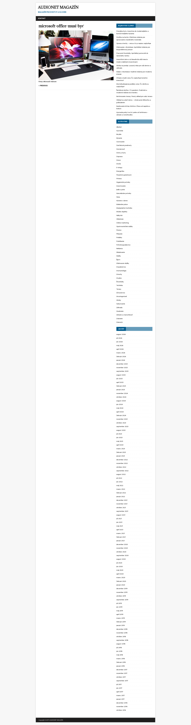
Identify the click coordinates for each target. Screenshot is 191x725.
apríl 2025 (119, 382)
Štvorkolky (120, 281)
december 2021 (121, 500)
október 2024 (121, 397)
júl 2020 (119, 563)
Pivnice (118, 230)
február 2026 (121, 356)
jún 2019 (119, 607)
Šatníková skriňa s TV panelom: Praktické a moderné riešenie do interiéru (131, 91)
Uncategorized (121, 296)
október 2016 (121, 710)
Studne (119, 278)
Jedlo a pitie (120, 189)
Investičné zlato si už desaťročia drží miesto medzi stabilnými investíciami (132, 60)
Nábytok (119, 215)
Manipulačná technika (124, 208)
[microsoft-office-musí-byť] (76, 79)
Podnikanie (120, 241)
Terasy (118, 289)
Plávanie (119, 234)
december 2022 (122, 459)
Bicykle (118, 134)
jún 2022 (119, 482)
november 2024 (122, 393)
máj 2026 (119, 345)
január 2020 (120, 585)
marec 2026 (120, 353)
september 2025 (122, 371)
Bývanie (119, 138)
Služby (118, 256)
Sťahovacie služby (122, 263)
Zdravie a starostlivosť (124, 315)
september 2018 (122, 640)
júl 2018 (119, 647)
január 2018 (120, 666)
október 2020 (121, 552)
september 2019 (122, 599)
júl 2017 (119, 684)
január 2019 (120, 625)
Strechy (119, 274)
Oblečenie (119, 219)
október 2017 (121, 677)
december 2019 (121, 588)
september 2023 (122, 426)
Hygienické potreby (123, 182)
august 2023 (120, 430)
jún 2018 (119, 651)
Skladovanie (120, 252)
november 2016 (121, 706)
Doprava (119, 156)
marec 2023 (120, 448)
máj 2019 (119, 610)
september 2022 (122, 470)
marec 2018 (120, 658)
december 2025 (122, 364)
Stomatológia (121, 270)
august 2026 (121, 334)
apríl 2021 (119, 529)
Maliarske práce (122, 204)
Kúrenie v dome (122, 200)
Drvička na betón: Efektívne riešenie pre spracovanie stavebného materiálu (130, 38)
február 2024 (121, 415)
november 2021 (121, 504)
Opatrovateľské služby (124, 226)
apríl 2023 (119, 445)
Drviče (118, 164)
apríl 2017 (119, 691)
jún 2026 (119, 341)
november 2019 (121, 592)
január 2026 (120, 360)
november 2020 (122, 548)
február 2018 (121, 662)
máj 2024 (119, 408)
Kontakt (42, 18)
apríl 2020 (120, 574)
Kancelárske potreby (123, 193)
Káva (118, 197)
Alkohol (118, 127)
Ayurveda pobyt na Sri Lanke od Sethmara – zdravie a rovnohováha (132, 113)
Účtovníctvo (120, 293)
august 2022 (121, 474)
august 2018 (120, 644)
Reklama (119, 248)
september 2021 (122, 511)
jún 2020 (119, 566)
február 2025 (121, 386)
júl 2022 (119, 478)
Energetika (120, 171)
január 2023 (120, 456)
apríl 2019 (119, 614)
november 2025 (122, 367)
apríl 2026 (120, 349)
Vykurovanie (120, 304)
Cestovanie (120, 141)
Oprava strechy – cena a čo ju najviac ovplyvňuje (133, 43)
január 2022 (120, 496)
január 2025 (120, 389)
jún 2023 (119, 437)
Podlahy (119, 237)
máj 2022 (119, 485)
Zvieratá (119, 322)
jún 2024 (119, 404)
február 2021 (121, 537)
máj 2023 (119, 441)
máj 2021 (119, 526)
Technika (119, 285)
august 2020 (121, 559)
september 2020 (122, 555)
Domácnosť (120, 149)
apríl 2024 (120, 412)
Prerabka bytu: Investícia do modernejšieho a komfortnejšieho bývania (132, 32)
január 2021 (120, 540)
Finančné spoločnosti (123, 175)
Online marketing (122, 223)
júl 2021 (119, 518)
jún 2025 (119, 378)
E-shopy (119, 167)
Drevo (118, 160)
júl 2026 (119, 338)
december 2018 (121, 629)
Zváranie (119, 318)
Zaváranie (119, 311)
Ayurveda (119, 130)
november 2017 (121, 673)
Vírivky (118, 300)
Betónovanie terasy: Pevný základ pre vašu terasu (134, 96)
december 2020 (122, 544)
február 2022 (121, 493)
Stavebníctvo (121, 267)
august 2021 (120, 515)
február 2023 (121, 452)
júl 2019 (119, 603)
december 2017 (121, 669)
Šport (118, 259)
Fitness (119, 178)
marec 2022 (120, 489)
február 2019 (121, 622)
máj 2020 (119, 570)
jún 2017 (119, 688)
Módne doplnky (121, 211)
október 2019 (121, 596)
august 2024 (121, 401)
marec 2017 (120, 695)
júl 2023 (119, 434)
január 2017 (120, 699)
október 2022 (121, 467)
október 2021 (121, 507)
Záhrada (119, 307)
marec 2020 (120, 577)
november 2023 (122, 419)
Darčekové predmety (124, 145)
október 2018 (121, 636)
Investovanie (121, 186)
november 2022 (122, 463)
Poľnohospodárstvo (123, 245)
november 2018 (121, 633)
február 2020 (121, 581)
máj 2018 (119, 655)
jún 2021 (119, 522)
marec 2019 (120, 618)
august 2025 (121, 375)
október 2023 (121, 423)
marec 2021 (120, 533)
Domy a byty (121, 152)
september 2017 (122, 680)
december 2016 (121, 703)
